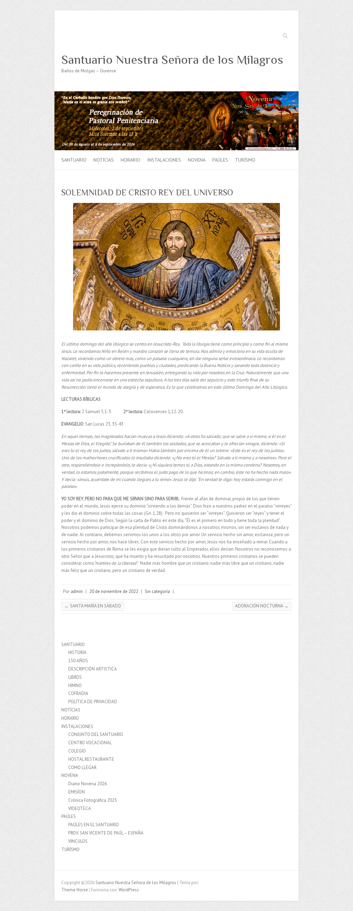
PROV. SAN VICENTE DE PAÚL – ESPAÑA (105, 833)
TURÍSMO (245, 160)
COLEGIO (77, 751)
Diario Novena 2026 (87, 784)
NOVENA (196, 160)
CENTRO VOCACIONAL (90, 743)
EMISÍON (76, 792)
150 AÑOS (78, 661)
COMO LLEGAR (82, 767)
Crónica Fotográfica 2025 (92, 800)
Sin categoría (157, 591)
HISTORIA (77, 652)
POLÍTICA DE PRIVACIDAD (92, 702)
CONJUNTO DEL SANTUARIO (95, 734)
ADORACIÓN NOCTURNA (262, 606)
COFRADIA (78, 693)
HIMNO (75, 685)
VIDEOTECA (79, 808)
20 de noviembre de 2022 (113, 591)
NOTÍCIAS (103, 160)
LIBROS (75, 677)
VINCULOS (78, 841)
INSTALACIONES (164, 160)
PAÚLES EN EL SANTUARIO (93, 825)
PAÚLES (220, 160)
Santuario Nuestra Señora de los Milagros (172, 59)
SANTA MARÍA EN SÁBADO (92, 606)
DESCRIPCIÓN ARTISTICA (92, 669)
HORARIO (130, 160)
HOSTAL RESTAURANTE (91, 759)
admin (77, 591)
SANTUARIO (74, 160)
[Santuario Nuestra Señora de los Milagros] (176, 95)
